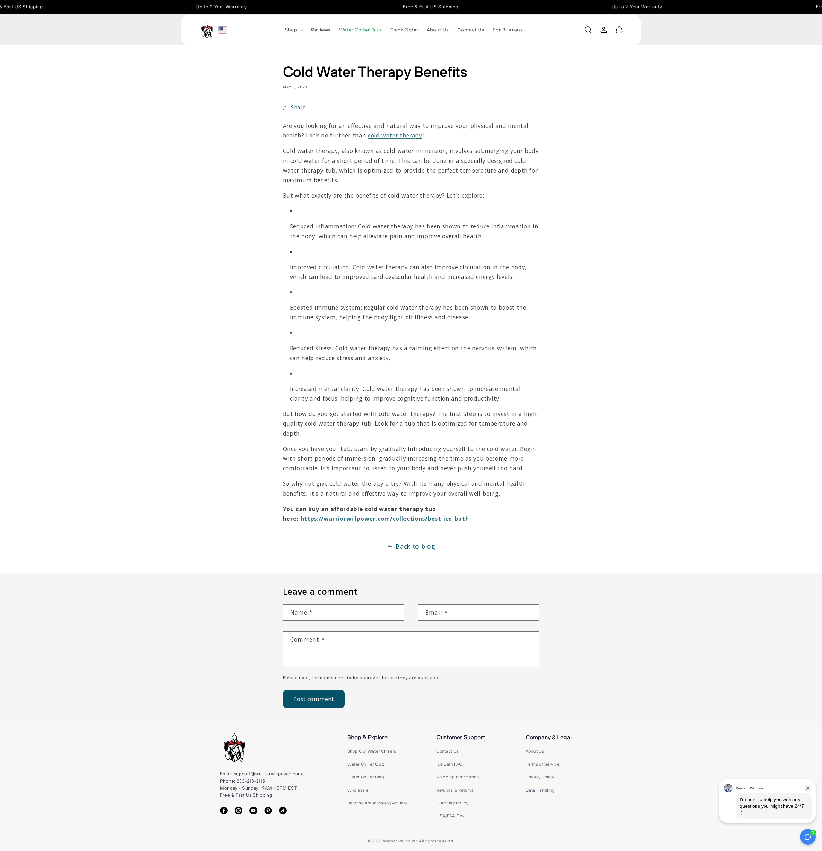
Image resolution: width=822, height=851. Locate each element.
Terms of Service (543, 764)
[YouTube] (253, 810)
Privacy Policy (540, 776)
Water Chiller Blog (365, 776)
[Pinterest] (268, 810)
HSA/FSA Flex (450, 815)
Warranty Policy (452, 802)
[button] (294, 29)
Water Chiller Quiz (365, 764)
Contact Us (447, 751)
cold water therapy (395, 135)
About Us (535, 751)
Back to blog (415, 546)
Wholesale (358, 790)
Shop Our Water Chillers (371, 751)
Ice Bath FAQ (449, 764)
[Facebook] (224, 810)
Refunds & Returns (454, 790)
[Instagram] (238, 810)
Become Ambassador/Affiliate (377, 802)
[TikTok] (283, 810)
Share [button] (298, 107)
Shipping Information (457, 776)
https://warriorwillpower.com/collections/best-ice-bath (385, 518)
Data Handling (540, 790)
